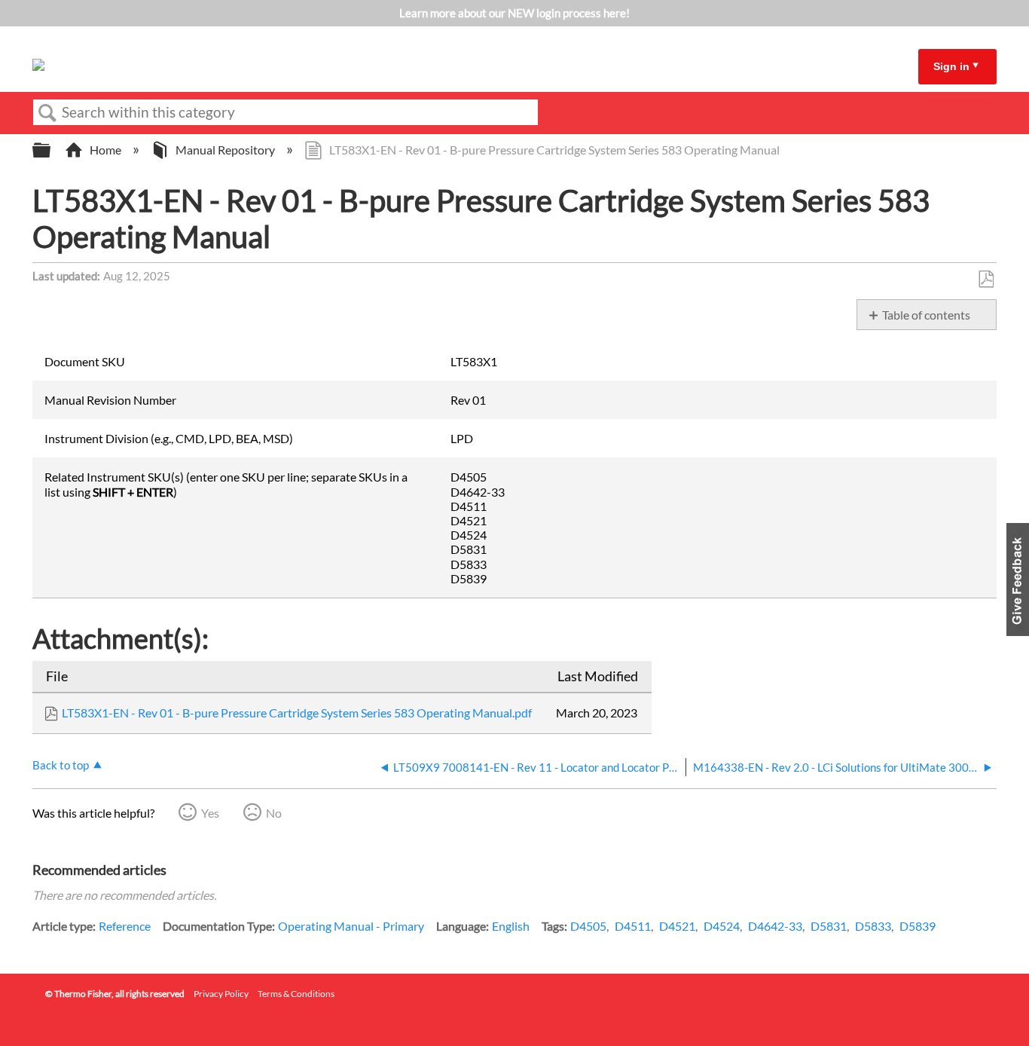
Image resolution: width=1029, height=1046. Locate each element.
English (511, 926)
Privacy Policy (221, 993)
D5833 (873, 926)
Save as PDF (986, 280)
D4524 (722, 926)
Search (47, 113)
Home (105, 149)
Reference (125, 926)
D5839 (917, 926)
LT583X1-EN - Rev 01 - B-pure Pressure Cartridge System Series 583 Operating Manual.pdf (297, 712)
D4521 (677, 926)
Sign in (951, 66)
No (274, 813)
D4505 (588, 926)
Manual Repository (225, 149)
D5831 (829, 926)
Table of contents (926, 314)
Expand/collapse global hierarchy (51, 150)
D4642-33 (775, 926)
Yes (210, 813)
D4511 (633, 926)
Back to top (60, 765)
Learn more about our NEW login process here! (514, 13)
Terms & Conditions (296, 993)
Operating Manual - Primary (351, 926)
